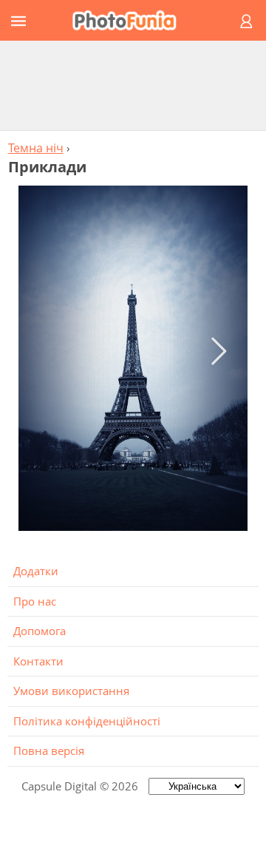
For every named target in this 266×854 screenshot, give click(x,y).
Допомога (39, 630)
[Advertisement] (133, 85)
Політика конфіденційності (86, 721)
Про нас (34, 601)
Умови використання (71, 690)
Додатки (35, 570)
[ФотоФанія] (131, 20)
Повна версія (48, 750)
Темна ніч (36, 148)
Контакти (38, 661)
